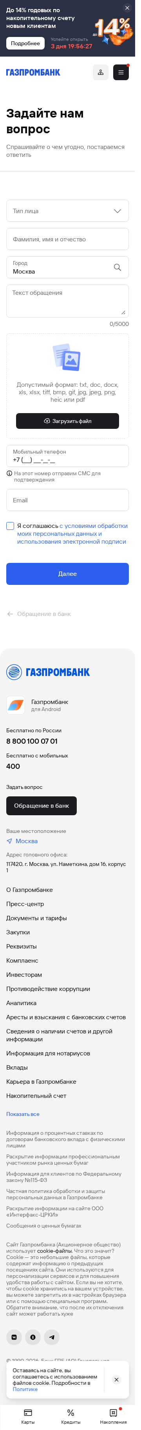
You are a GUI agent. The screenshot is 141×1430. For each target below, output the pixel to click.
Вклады (17, 1067)
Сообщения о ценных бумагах (43, 1225)
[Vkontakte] (14, 1337)
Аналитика (21, 1003)
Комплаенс (22, 960)
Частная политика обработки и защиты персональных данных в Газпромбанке (55, 1194)
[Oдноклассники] (33, 1337)
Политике (25, 1389)
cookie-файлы (54, 1251)
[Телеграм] (52, 1337)
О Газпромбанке (29, 889)
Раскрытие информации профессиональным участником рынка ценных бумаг (63, 1159)
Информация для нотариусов (48, 1053)
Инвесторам (24, 974)
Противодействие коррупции (48, 989)
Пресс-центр (25, 904)
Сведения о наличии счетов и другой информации (59, 1035)
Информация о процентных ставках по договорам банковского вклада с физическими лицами (65, 1139)
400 (13, 766)
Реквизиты (21, 946)
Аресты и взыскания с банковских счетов (66, 1017)
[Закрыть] (127, 8)
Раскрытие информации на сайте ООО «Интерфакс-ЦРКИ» (54, 1211)
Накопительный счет (36, 1095)
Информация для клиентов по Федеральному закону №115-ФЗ (63, 1177)
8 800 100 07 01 (32, 741)
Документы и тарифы (36, 918)
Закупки (18, 932)
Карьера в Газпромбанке (41, 1081)
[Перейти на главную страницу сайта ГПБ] (33, 72)
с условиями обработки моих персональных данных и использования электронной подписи (72, 533)
